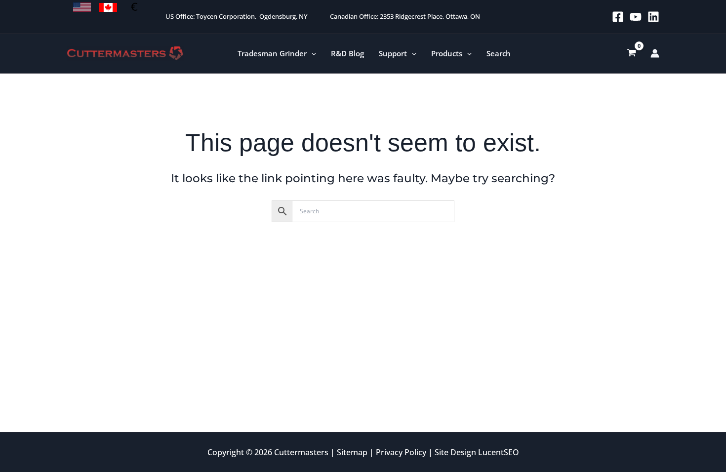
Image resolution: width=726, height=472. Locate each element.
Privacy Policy (401, 452)
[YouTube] (636, 17)
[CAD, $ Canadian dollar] (108, 7)
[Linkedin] (653, 17)
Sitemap (352, 452)
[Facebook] (618, 17)
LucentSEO (498, 452)
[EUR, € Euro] (134, 7)
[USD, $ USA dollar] (82, 7)
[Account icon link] (654, 53)
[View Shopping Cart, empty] (632, 53)
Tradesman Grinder (272, 53)
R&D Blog (347, 53)
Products (446, 53)
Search (498, 53)
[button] (311, 53)
